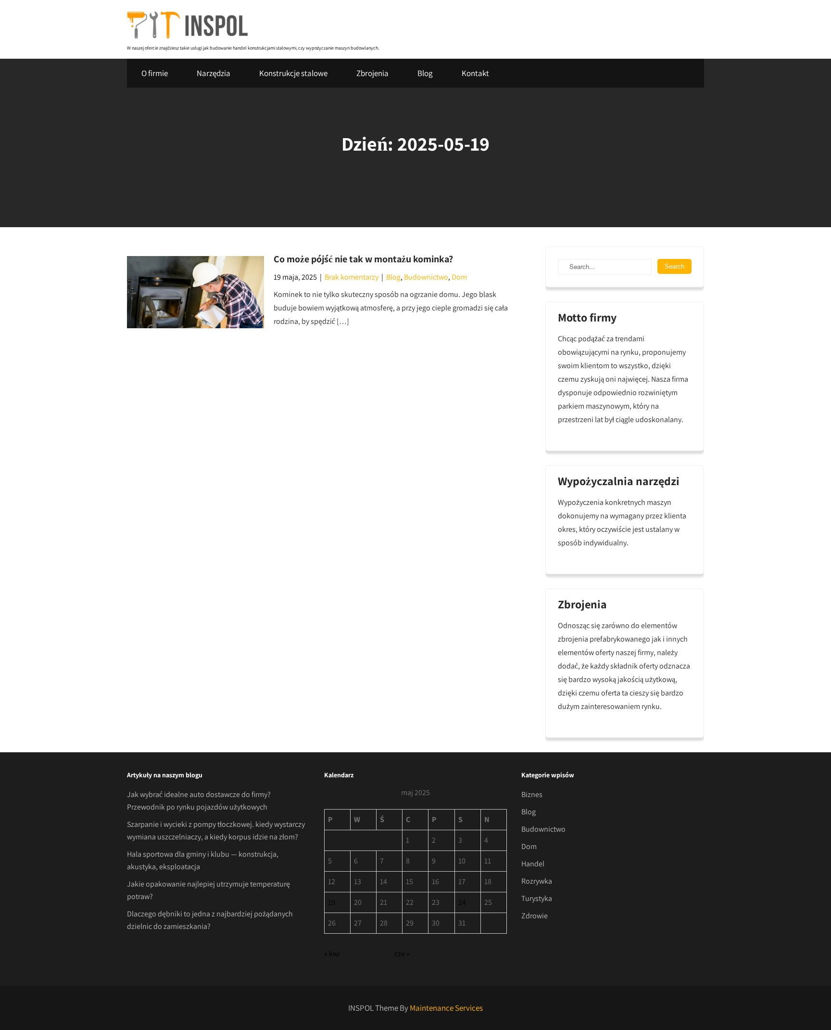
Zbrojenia (372, 73)
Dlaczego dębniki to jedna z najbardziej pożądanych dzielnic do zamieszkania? (210, 920)
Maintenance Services (446, 1008)
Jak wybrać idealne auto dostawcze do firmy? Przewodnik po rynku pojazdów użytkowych (199, 800)
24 (462, 902)
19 (331, 902)
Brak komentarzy (351, 277)
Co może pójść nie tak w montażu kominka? (363, 259)
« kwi (332, 954)
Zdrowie (534, 916)
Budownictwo (426, 277)
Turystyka (536, 898)
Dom (459, 277)
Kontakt (475, 73)
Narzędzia (213, 73)
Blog (425, 73)
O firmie (154, 73)
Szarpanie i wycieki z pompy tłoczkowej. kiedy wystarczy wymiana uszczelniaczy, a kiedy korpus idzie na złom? (216, 830)
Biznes (531, 794)
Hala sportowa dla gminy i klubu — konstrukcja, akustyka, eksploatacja (202, 860)
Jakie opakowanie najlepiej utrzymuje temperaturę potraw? (208, 890)
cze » (402, 954)
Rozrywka (536, 881)
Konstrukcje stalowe (293, 73)
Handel (532, 864)
